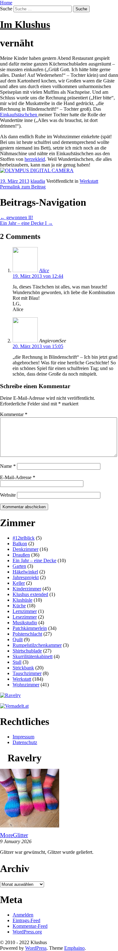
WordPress (36, 948)
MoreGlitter (14, 835)
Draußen (21, 554)
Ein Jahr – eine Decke (34, 560)
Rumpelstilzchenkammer (37, 645)
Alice (44, 270)
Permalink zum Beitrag (23, 186)
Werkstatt (89, 181)
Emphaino (74, 948)
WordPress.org (27, 931)
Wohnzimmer (26, 684)
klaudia (38, 181)
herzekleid (35, 159)
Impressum (23, 736)
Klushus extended (30, 594)
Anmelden (23, 914)
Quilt (18, 639)
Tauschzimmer (27, 673)
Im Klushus (25, 24)
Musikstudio (25, 622)
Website (8, 495)
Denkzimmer (25, 549)
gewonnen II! (16, 217)
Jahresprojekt (26, 577)
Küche (19, 605)
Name (8, 466)
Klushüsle (22, 600)
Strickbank (23, 667)
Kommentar (13, 414)
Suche (6, 8)
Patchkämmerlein (30, 628)
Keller (19, 583)
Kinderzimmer (27, 588)
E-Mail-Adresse (17, 477)
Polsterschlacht (27, 634)
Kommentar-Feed (30, 926)
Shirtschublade (27, 650)
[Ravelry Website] (10, 695)
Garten (19, 566)
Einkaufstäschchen (19, 114)
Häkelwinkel (25, 571)
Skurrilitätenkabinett (33, 656)
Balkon (20, 543)
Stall (17, 662)
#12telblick (24, 538)
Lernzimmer (25, 611)
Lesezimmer (25, 617)
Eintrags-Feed (26, 920)
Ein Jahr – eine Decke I (26, 223)
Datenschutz (25, 742)
